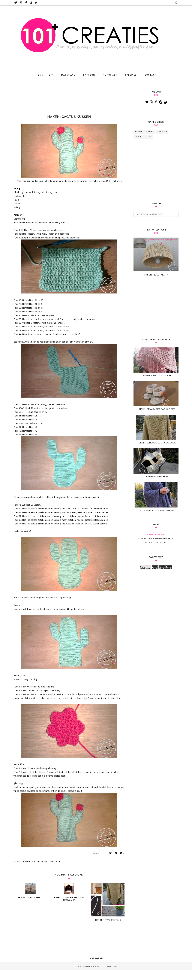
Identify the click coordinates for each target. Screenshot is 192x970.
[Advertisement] (68, 97)
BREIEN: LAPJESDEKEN (157, 476)
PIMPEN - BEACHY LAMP (156, 275)
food (149, 137)
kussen (36, 862)
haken (26, 862)
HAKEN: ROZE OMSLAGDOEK (157, 375)
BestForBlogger (111, 966)
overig (138, 137)
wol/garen (47, 862)
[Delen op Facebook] (104, 853)
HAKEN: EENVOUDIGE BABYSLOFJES (157, 409)
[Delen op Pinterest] (116, 853)
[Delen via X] (110, 853)
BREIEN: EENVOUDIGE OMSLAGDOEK (157, 443)
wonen (59, 862)
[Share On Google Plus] (122, 853)
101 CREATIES (88, 966)
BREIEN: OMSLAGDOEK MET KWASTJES (157, 510)
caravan (162, 132)
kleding (150, 132)
